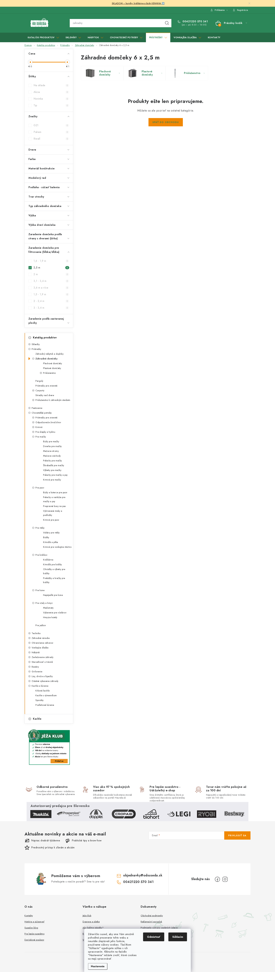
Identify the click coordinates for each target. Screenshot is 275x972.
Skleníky (36, 344)
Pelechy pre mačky (52, 460)
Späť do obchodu (165, 122)
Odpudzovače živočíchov (48, 422)
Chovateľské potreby (42, 412)
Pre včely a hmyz (44, 603)
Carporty (39, 390)
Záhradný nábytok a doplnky (49, 353)
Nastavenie (98, 966)
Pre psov (39, 487)
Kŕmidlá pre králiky (52, 564)
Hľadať (166, 23)
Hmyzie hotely (50, 617)
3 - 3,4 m (51, 308)
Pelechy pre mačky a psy (55, 475)
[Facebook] (217, 879)
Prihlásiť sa (237, 835)
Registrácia (242, 10)
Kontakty (29, 915)
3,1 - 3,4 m (51, 281)
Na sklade (51, 85)
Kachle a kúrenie (40, 685)
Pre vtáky (40, 527)
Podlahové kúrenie (44, 705)
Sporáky (39, 700)
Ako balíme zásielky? (93, 927)
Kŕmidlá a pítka (50, 542)
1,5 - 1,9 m (51, 294)
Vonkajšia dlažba (40, 647)
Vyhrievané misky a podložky (52, 513)
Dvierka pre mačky (52, 446)
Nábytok (36, 652)
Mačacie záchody (52, 455)
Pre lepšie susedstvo (34, 933)
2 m (51, 274)
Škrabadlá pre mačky (53, 465)
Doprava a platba (91, 921)
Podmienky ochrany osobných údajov (159, 927)
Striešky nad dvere (44, 395)
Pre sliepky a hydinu (45, 432)
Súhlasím (177, 937)
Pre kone (39, 590)
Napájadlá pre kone (53, 595)
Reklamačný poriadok (151, 921)
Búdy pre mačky (51, 441)
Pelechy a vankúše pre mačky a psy (54, 499)
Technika (36, 633)
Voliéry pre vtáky (51, 532)
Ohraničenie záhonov (42, 642)
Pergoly (39, 381)
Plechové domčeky (52, 363)
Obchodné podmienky (152, 915)
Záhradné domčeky (46, 358)
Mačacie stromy (51, 451)
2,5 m (51, 267)
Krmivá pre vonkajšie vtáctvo (57, 547)
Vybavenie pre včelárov (54, 612)
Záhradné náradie (40, 638)
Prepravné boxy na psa (54, 506)
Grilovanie (37, 671)
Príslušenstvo (49, 373)
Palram (51, 132)
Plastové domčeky (52, 368)
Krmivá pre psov (51, 519)
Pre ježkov (40, 625)
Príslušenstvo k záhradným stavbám (52, 400)
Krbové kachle (42, 690)
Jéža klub (87, 915)
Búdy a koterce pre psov (55, 492)
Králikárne (48, 559)
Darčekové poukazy (34, 939)
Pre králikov (41, 554)
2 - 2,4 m (51, 301)
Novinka (51, 99)
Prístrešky (36, 349)
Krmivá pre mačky (52, 479)
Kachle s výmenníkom (46, 695)
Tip (51, 105)
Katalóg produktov (45, 337)
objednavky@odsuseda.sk (142, 875)
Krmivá (38, 427)
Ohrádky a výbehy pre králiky (54, 571)
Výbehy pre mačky (52, 470)
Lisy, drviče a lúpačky (42, 676)
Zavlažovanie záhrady (42, 657)
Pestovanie (37, 408)
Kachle (37, 719)
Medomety (48, 607)
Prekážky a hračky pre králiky (54, 580)
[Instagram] (225, 879)
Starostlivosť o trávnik (42, 662)
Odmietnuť (153, 937)
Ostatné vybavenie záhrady (45, 681)
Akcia (51, 92)
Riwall (51, 139)
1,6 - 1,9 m (51, 261)
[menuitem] (43, 37)
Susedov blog (31, 927)
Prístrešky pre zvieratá (46, 385)
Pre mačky (40, 436)
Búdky (46, 537)
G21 (51, 125)
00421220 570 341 (195, 21)
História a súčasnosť (34, 921)
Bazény (35, 666)
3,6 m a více (51, 287)
